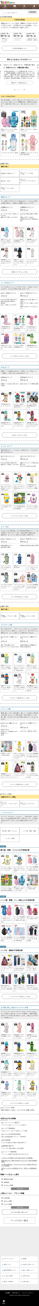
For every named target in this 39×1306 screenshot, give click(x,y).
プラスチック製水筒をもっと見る (19, 698)
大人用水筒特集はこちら (19, 48)
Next (24, 90)
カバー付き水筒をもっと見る (19, 597)
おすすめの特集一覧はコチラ (19, 1212)
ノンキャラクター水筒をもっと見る (19, 996)
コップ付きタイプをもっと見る (19, 356)
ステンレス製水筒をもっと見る (19, 784)
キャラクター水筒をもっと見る (19, 1103)
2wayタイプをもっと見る (19, 435)
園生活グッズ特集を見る (18, 83)
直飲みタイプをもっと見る (19, 272)
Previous (15, 90)
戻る (3, 1303)
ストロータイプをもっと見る (19, 516)
